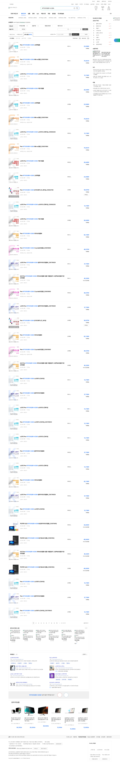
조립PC (76, 4)
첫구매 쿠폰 (64, 679)
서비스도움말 (106, 749)
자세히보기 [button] (36, 748)
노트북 (97, 42)
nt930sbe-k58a (62, 17)
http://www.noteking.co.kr (18, 675)
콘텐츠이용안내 (44, 748)
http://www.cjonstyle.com (63, 675)
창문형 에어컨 (99, 44)
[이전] (109, 21)
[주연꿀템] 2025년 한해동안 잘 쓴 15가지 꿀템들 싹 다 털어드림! (102, 94)
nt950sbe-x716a (82, 17)
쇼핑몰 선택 (52, 34)
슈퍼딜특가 (20, 663)
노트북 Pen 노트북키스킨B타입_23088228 (38, 74)
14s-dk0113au (71, 17)
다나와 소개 (69, 737)
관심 (29, 47)
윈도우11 (98, 39)
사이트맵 (98, 737)
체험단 (105, 4)
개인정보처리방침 (82, 737)
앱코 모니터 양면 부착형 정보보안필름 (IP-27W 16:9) (29, 719)
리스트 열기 (88, 18)
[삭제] (74, 8)
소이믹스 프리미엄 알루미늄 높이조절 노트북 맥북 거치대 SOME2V (67, 669)
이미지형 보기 (83, 34)
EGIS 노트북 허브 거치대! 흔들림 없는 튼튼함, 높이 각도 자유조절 (28, 685)
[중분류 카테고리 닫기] (25, 25)
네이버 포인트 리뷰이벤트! (61, 671)
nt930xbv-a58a (52, 17)
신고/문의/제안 (99, 749)
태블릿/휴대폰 (48, 25)
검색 (85, 29)
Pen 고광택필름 (30, 45)
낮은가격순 (18, 38)
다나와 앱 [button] (11, 4)
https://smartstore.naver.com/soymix (65, 667)
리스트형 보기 (81, 34)
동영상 (54, 13)
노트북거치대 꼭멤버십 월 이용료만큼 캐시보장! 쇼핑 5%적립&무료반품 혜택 (63, 661)
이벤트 (102, 4)
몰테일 (98, 1)
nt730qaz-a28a (43, 17)
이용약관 (75, 737)
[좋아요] (66, 695)
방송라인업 (58, 679)
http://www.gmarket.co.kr (18, 659)
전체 (12, 34)
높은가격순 (24, 38)
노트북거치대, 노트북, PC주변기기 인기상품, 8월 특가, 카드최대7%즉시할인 (63, 685)
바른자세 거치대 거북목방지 (21, 682)
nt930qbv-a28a (22, 17)
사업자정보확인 (58, 743)
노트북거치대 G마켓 (14, 657)
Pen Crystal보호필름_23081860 (35, 248)
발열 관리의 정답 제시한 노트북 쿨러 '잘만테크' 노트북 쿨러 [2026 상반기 (106, 54)
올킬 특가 (58, 663)
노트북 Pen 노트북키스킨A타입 (34, 436)
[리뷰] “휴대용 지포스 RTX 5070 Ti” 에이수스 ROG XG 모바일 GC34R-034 (102, 91)
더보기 (109, 4)
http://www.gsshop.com (57, 684)
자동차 (72, 4)
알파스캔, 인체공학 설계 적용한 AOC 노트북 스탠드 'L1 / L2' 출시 (102, 77)
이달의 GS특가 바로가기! (55, 687)
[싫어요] (59, 695)
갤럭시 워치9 (99, 23)
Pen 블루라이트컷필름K (32, 393)
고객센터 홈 (93, 749)
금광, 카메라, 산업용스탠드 (21, 666)
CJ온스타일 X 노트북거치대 (61, 674)
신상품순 (29, 38)
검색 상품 (28, 34)
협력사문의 (109, 737)
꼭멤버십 (30, 663)
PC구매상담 (86, 4)
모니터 (97, 35)
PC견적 (81, 4)
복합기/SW (60, 25)
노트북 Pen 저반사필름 (32, 88)
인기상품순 (12, 38)
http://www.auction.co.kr (57, 659)
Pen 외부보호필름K (31, 233)
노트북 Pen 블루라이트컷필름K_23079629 (38, 262)
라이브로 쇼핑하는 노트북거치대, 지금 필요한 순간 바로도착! (66, 677)
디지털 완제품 (22, 25)
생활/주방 (34, 25)
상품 (29, 13)
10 (56, 623)
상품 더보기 (86, 623)
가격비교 (19, 34)
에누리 (93, 1)
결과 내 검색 (75, 34)
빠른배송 (23, 29)
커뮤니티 (97, 4)
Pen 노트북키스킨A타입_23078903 (36, 422)
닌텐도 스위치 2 (99, 33)
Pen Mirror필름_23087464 (34, 59)
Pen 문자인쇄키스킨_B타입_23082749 (36, 190)
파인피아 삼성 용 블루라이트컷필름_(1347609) (38, 523)
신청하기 (84, 654)
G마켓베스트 (13, 663)
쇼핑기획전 (92, 4)
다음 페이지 (59, 623)
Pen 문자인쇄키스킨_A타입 (33, 320)
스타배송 (25, 663)
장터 (33, 13)
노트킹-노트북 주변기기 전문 (16, 674)
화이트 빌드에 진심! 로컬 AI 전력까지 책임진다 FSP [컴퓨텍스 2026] (102, 70)
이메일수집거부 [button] (95, 759)
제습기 (97, 28)
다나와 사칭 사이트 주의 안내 (17, 737)
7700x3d (98, 30)
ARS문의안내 (104, 759)
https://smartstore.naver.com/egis (25, 684)
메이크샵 (109, 1)
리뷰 (49, 13)
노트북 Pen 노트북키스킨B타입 (34, 407)
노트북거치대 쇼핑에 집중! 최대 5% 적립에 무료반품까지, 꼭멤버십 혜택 (23, 661)
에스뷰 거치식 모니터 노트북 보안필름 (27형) (16, 719)
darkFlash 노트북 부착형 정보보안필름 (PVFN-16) (56, 719)
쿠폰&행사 (70, 679)
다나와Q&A (61, 13)
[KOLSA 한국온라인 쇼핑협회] (11, 762)
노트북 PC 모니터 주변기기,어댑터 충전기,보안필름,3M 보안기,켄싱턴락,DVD (25, 677)
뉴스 (38, 13)
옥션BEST (52, 663)
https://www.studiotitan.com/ (25, 667)
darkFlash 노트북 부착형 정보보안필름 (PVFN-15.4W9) (83, 719)
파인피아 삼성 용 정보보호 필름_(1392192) (37, 538)
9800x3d (98, 26)
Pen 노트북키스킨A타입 (32, 378)
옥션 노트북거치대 (53, 657)
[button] (96, 8)
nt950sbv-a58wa (32, 17)
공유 (111, 13)
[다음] (111, 21)
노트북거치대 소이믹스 (59, 666)
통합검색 (23, 13)
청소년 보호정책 (91, 737)
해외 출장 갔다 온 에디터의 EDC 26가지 (101, 88)
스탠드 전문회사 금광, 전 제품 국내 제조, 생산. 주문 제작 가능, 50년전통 (29, 669)
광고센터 (103, 737)
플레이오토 (104, 1)
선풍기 (97, 37)
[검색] (77, 8)
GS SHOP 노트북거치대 (54, 682)
